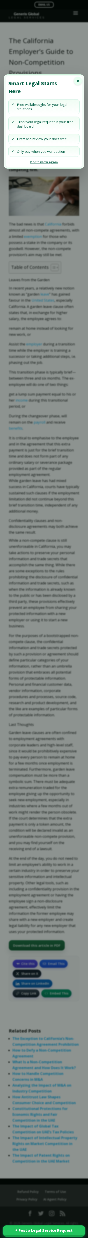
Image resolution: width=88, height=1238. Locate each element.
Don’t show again (44, 162)
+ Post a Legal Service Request (44, 1230)
